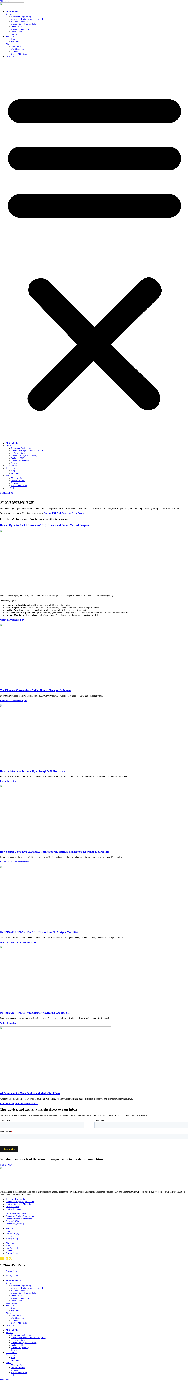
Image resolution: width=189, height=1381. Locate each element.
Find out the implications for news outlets (19, 1103)
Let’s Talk (10, 56)
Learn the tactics (8, 781)
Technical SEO (17, 26)
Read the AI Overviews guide (13, 700)
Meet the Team (17, 46)
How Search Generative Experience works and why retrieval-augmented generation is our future (54, 851)
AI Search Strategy (19, 21)
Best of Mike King (19, 54)
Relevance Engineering (21, 16)
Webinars (15, 41)
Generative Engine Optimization (20, 1201)
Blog (13, 39)
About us (10, 1228)
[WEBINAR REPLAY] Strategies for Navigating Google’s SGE (36, 1012)
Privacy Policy (12, 1238)
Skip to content (6, 1)
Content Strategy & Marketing (24, 24)
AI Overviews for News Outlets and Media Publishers (30, 1093)
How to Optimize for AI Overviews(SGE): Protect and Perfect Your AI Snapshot (45, 525)
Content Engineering (20, 29)
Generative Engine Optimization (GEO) (28, 19)
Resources (10, 36)
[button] (94, 250)
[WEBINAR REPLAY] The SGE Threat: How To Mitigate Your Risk (39, 932)
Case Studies (11, 34)
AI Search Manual (14, 11)
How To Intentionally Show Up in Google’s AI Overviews (32, 771)
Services (9, 14)
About (8, 44)
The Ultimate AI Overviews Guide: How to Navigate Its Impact (35, 690)
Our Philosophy (18, 49)
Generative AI (17, 31)
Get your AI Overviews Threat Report (64, 513)
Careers (14, 51)
